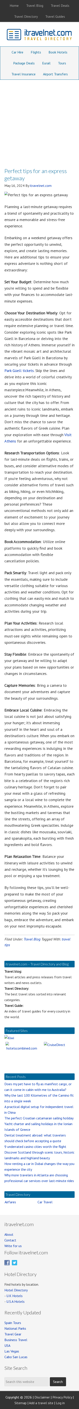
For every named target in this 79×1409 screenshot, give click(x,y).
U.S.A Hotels (15, 1301)
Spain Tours (12, 1322)
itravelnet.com (39, 35)
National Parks (15, 1328)
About (8, 1234)
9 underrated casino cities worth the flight (35, 1146)
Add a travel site (41, 1403)
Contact (10, 1240)
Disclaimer (42, 1397)
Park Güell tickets (19, 370)
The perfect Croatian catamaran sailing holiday (39, 1118)
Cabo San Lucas (15, 1357)
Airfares (10, 1202)
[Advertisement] (39, 121)
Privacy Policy (62, 1397)
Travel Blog (31, 939)
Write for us (13, 1246)
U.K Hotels (14, 1296)
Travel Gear (12, 1334)
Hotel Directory (16, 1290)
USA (7, 1345)
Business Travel (15, 1340)
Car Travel (45, 1202)
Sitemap (20, 1403)
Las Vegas (11, 1351)
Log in (60, 1403)
